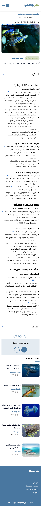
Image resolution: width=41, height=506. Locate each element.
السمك (11, 106)
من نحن (35, 482)
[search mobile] (7, 5)
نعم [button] (24, 349)
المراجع (35, 326)
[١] (8, 92)
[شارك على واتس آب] (24, 336)
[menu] (3, 5)
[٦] (33, 280)
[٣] (7, 175)
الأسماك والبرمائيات (32, 58)
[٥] (13, 231)
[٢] (4, 146)
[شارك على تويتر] (19, 336)
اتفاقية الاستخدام (32, 489)
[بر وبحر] (32, 6)
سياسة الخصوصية (32, 486)
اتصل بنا (35, 492)
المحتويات (35, 74)
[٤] (3, 211)
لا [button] (16, 349)
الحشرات (13, 186)
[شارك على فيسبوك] (15, 336)
